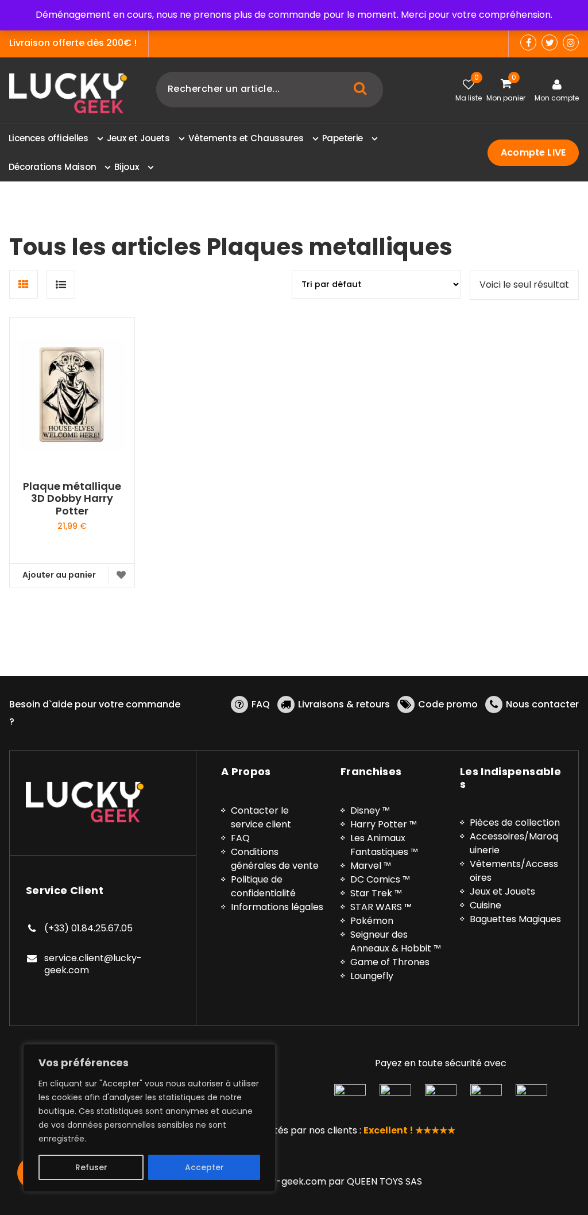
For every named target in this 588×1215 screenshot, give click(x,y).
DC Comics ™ (380, 879)
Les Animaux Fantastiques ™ (384, 844)
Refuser (91, 1167)
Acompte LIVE (533, 152)
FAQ (261, 704)
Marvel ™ (370, 865)
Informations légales (277, 907)
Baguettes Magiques (515, 919)
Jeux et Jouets (502, 891)
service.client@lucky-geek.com (93, 964)
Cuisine (485, 905)
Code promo (448, 704)
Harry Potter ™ (383, 824)
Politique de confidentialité (263, 886)
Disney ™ (370, 810)
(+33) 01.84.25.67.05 (88, 928)
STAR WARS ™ (381, 907)
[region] (149, 1118)
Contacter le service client (261, 817)
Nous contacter (542, 704)
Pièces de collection (515, 822)
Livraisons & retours (344, 704)
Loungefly (371, 975)
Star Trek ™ (376, 893)
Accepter (204, 1167)
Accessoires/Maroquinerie (514, 843)
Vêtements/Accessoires (514, 870)
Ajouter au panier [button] (59, 575)
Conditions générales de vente (275, 858)
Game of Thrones (390, 962)
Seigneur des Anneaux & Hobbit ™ (395, 941)
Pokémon (371, 920)
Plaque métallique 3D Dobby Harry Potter (72, 498)
